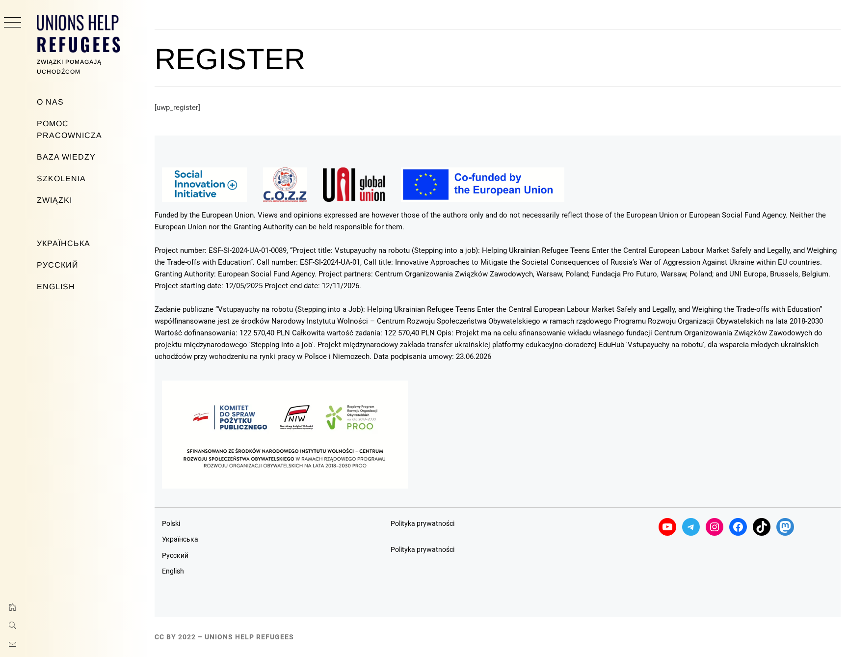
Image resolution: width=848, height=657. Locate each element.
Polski (171, 523)
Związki (54, 200)
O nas (50, 102)
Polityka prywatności (422, 523)
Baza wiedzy (66, 157)
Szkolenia (61, 178)
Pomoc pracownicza (69, 129)
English (56, 286)
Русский (58, 265)
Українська (63, 243)
